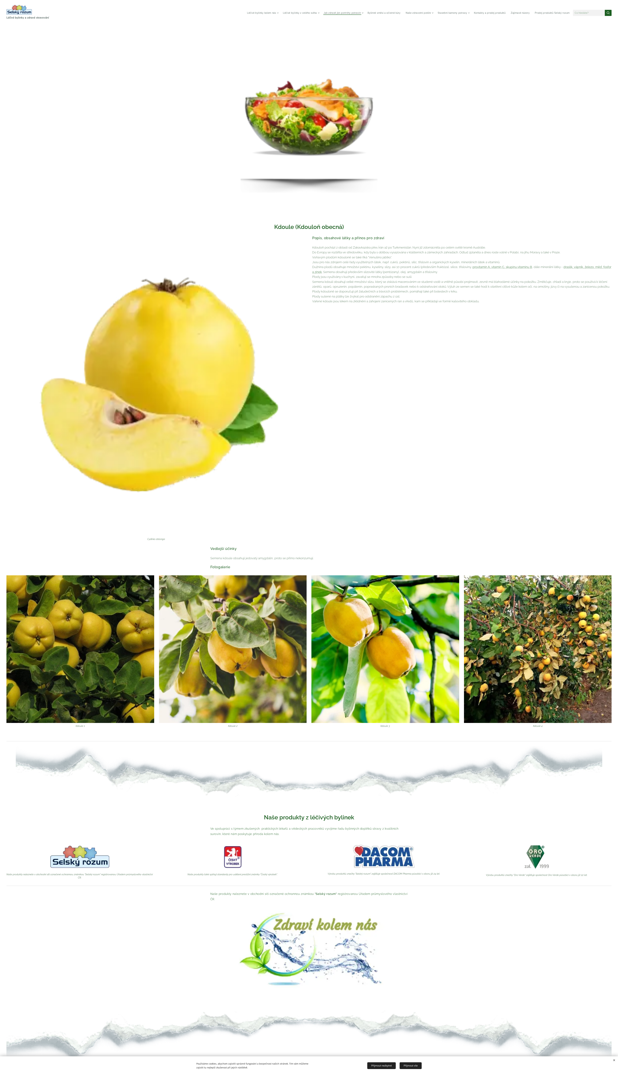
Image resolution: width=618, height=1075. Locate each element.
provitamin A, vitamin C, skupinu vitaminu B (502, 267)
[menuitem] (263, 13)
